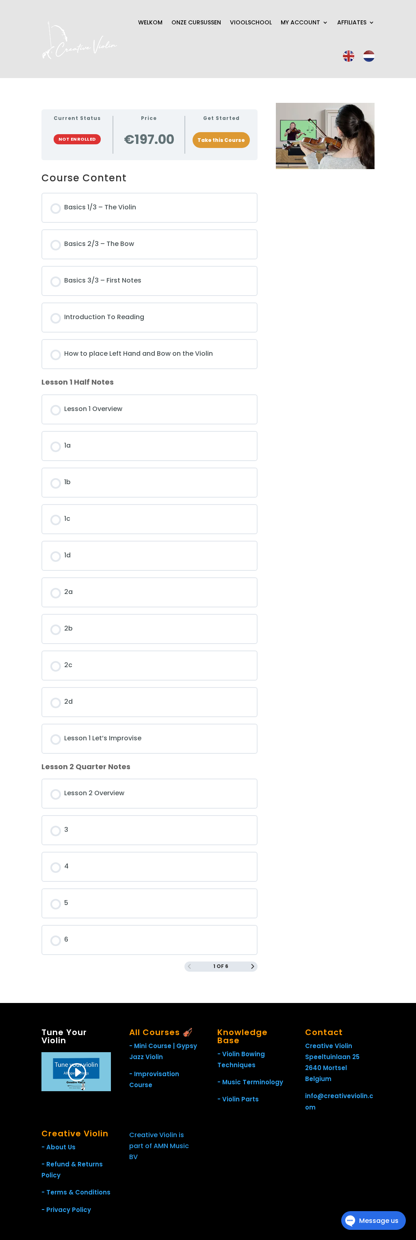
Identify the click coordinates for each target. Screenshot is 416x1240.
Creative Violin (328, 1046)
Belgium (318, 1079)
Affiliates (351, 22)
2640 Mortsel (326, 1068)
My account (300, 22)
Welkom (150, 22)
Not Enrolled (77, 139)
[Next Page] (252, 966)
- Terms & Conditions (75, 1192)
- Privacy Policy (66, 1209)
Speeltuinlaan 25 (332, 1057)
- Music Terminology (250, 1082)
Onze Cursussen (196, 22)
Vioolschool (251, 22)
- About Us (58, 1147)
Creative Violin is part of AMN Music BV (159, 1146)
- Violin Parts (238, 1099)
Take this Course (221, 140)
